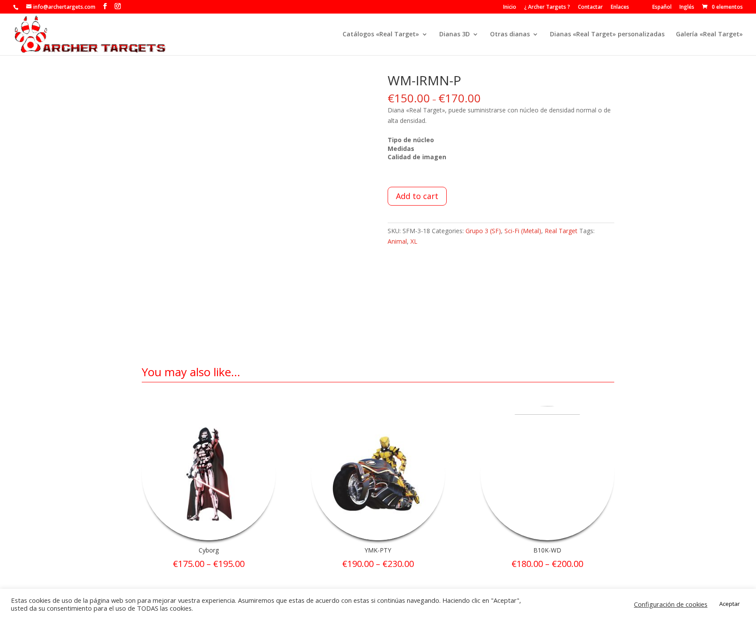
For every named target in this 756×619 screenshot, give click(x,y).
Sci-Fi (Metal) (522, 231)
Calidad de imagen (417, 157)
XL (413, 241)
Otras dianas (510, 34)
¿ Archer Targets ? (547, 7)
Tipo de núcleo (411, 140)
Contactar (590, 7)
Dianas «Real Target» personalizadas (607, 34)
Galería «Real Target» (709, 34)
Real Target (561, 231)
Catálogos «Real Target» (381, 34)
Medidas (401, 148)
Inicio (509, 7)
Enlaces (620, 7)
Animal (397, 241)
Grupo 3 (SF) (483, 231)
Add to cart (417, 196)
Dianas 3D (454, 34)
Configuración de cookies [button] (670, 604)
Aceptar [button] (729, 604)
